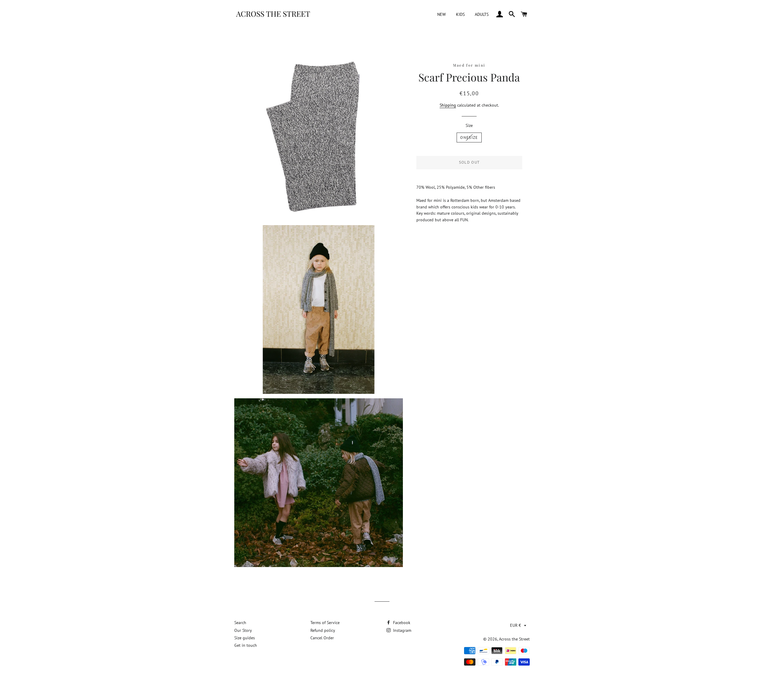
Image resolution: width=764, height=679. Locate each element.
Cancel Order (322, 637)
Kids (460, 14)
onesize (469, 137)
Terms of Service (325, 622)
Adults (482, 14)
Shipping (448, 105)
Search (240, 622)
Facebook (401, 622)
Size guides (244, 637)
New (441, 14)
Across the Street (514, 639)
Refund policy (322, 630)
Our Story (243, 630)
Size (469, 125)
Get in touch (245, 645)
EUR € (515, 625)
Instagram (401, 630)
